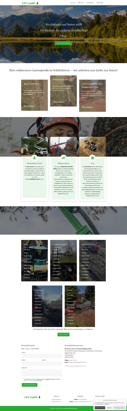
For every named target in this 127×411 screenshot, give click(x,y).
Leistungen (90, 2)
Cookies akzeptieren (100, 407)
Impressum (106, 404)
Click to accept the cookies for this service (75, 366)
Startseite (72, 2)
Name (24, 352)
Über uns (80, 2)
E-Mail (24, 360)
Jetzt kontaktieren (63, 43)
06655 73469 (63, 334)
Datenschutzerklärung (29, 381)
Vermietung (100, 2)
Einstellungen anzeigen (119, 407)
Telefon (44, 360)
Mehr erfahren (29, 106)
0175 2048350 (82, 399)
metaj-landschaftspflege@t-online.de (77, 362)
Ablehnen (109, 407)
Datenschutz (100, 404)
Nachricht (25, 368)
